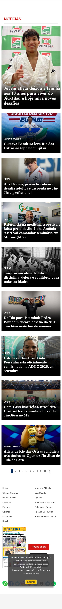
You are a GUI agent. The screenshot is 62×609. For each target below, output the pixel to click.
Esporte (6, 507)
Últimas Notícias (10, 493)
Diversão (6, 502)
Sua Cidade (40, 493)
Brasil (5, 521)
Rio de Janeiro (9, 497)
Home (5, 488)
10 (45, 471)
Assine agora (39, 546)
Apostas (38, 497)
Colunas (6, 512)
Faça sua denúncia (44, 512)
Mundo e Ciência (43, 488)
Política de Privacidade (45, 516)
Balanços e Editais (43, 507)
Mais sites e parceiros (45, 502)
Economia (7, 516)
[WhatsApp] (4, 583)
